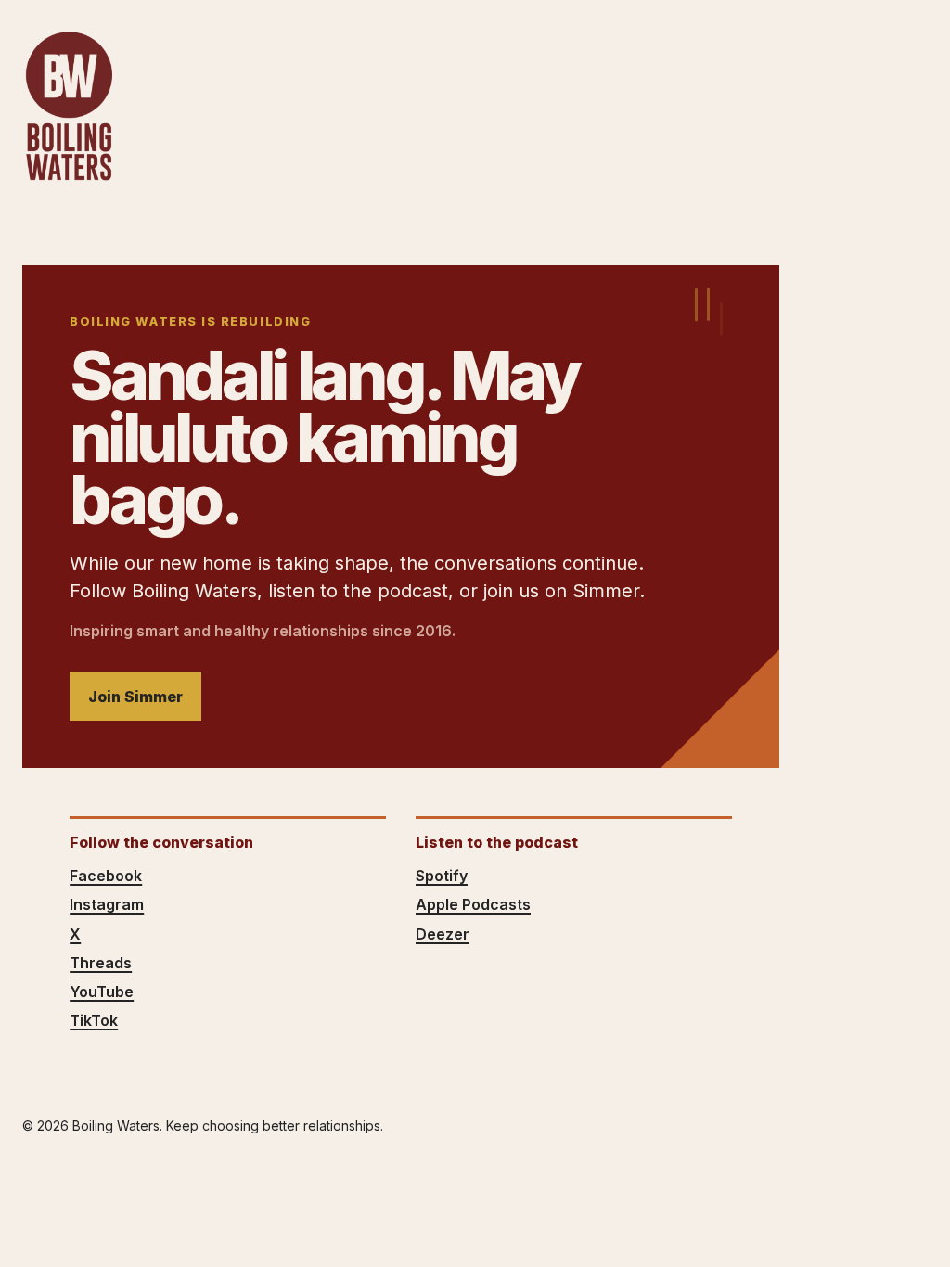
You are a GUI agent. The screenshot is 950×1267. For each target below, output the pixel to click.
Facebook (106, 875)
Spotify (442, 875)
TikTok (94, 1020)
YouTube (102, 991)
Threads (101, 962)
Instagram (107, 904)
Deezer (442, 934)
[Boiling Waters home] (68, 107)
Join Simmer (135, 696)
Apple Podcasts (473, 904)
